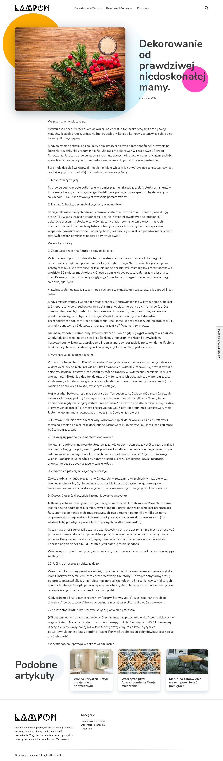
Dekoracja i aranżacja (119, 8)
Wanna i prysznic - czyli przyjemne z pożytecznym (91, 682)
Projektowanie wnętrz (87, 8)
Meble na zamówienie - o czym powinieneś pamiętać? (186, 682)
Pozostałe (143, 8)
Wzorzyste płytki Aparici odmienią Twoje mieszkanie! (138, 682)
